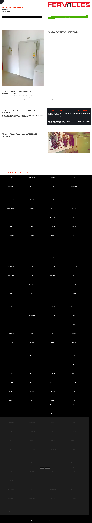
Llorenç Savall (32, 257)
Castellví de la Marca (32, 391)
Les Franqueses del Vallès (74, 306)
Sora (74, 516)
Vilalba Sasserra (32, 382)
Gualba (74, 395)
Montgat (53, 364)
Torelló (11, 337)
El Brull (74, 409)
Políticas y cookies (74, 520)
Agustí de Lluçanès (53, 208)
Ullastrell (74, 315)
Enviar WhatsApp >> (67, 17)
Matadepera (74, 373)
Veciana (53, 293)
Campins (53, 190)
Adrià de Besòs (74, 208)
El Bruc (32, 346)
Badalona (74, 235)
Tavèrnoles (74, 351)
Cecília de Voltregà (74, 266)
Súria (32, 302)
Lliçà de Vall (74, 342)
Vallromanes (74, 293)
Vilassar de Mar (53, 181)
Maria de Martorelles (32, 315)
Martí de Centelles (74, 253)
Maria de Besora (74, 355)
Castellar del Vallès (53, 244)
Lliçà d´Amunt (11, 346)
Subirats (53, 302)
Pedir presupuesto (22, 17)
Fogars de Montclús (32, 404)
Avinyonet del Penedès (10, 239)
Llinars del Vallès (10, 306)
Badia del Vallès (53, 226)
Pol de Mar (52, 288)
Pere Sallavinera (74, 288)
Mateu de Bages (74, 248)
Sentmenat (10, 360)
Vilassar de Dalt (74, 226)
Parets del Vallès (10, 516)
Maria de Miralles (74, 337)
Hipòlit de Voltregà (53, 382)
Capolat (11, 217)
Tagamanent (53, 355)
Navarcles (10, 226)
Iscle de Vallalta (32, 199)
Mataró (32, 226)
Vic (31, 293)
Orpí (52, 324)
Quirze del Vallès (74, 284)
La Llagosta (74, 279)
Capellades (31, 217)
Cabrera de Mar (74, 230)
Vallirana (11, 297)
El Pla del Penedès (10, 373)
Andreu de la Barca (31, 208)
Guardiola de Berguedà (53, 395)
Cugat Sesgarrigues (11, 266)
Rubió (74, 199)
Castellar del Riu (74, 244)
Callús (11, 195)
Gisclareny (52, 400)
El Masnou (31, 373)
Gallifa (53, 516)
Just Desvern (74, 257)
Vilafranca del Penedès (10, 235)
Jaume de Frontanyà (11, 199)
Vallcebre (53, 297)
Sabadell (74, 275)
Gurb (31, 395)
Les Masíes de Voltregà (32, 306)
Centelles (74, 386)
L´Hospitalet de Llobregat (74, 413)
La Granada (31, 413)
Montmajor (31, 364)
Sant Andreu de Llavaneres (11, 208)
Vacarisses (10, 302)
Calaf (10, 244)
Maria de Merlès (10, 342)
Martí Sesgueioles (10, 253)
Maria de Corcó (53, 315)
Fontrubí (53, 360)
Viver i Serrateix (31, 342)
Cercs (53, 386)
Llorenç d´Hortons (52, 257)
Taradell (11, 355)
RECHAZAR (42, 467)
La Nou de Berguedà (53, 279)
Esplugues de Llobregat (31, 409)
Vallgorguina (32, 297)
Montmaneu (10, 364)
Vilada (11, 293)
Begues (32, 516)
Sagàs (11, 520)
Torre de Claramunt (74, 333)
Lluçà (32, 520)
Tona (74, 181)
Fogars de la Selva (52, 404)
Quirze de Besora (10, 288)
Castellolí (74, 391)
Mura (74, 177)
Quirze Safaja (53, 284)
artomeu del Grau (52, 275)
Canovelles (10, 190)
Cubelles (74, 346)
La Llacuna (10, 413)
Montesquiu (74, 364)
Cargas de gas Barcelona (52, 520)
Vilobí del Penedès (52, 342)
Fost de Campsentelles (32, 284)
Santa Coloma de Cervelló (31, 337)
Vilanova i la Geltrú (10, 230)
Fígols (74, 404)
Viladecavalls (32, 235)
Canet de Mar (32, 190)
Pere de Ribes (53, 248)
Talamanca (31, 355)
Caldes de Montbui (74, 382)
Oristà (74, 324)
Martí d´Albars (11, 257)
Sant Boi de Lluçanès (11, 275)
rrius (10, 395)
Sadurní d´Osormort (11, 279)
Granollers (10, 400)
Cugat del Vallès (32, 266)
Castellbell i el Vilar (31, 244)
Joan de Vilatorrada (74, 195)
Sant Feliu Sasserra (10, 248)
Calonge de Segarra (74, 190)
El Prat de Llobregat (32, 386)
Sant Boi (32, 275)
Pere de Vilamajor (52, 177)
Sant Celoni (10, 315)
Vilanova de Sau (10, 382)
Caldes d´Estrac (53, 239)
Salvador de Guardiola (32, 177)
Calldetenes (31, 195)
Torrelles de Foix (31, 333)
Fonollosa (74, 400)
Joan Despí (31, 186)
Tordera (11, 351)
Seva (31, 324)
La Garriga (52, 413)
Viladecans (52, 235)
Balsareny (74, 217)
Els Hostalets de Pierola (10, 386)
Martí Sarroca (32, 253)
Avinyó (32, 239)
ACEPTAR (47, 467)
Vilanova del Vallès (31, 230)
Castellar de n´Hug (52, 373)
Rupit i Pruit (53, 199)
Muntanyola (10, 181)
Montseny (31, 181)
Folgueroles (10, 404)
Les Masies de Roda (53, 306)
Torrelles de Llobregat (11, 333)
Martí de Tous (53, 253)
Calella (53, 195)
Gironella (53, 409)
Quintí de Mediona (31, 288)
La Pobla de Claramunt (32, 279)
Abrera (32, 351)
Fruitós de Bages (10, 284)
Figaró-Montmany (10, 409)
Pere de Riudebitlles (32, 248)
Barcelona (10, 177)
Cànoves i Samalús (74, 186)
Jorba (74, 360)
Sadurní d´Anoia (53, 266)
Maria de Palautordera (53, 337)
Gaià (31, 360)
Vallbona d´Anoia (74, 297)
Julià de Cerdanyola (10, 186)
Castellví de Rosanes (11, 391)
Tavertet (53, 351)
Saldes (74, 302)
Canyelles (53, 186)
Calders (74, 239)
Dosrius (53, 346)
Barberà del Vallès (52, 217)
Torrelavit (52, 333)
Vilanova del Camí (52, 230)
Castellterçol (53, 391)
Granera (32, 400)
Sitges (11, 324)
